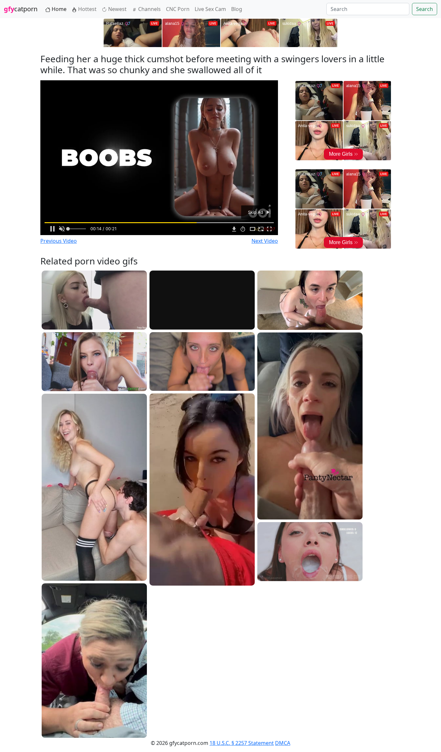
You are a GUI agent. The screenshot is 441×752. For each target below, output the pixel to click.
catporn (20, 9)
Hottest (87, 9)
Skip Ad (256, 212)
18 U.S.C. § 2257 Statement (242, 743)
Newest (117, 9)
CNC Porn (178, 9)
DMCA (282, 743)
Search (424, 9)
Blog (236, 9)
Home (58, 9)
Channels (149, 9)
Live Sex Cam (210, 9)
